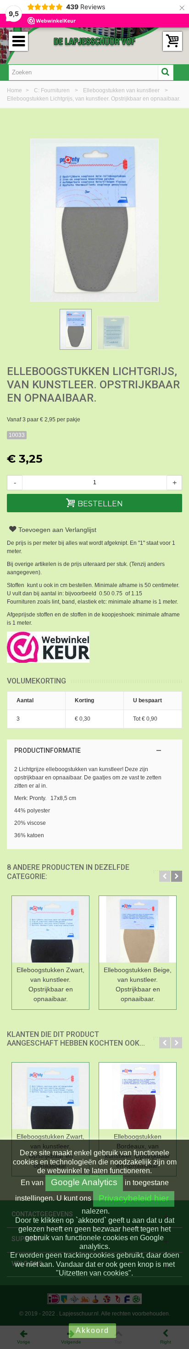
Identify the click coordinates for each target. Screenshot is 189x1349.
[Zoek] (165, 72)
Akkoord (92, 1330)
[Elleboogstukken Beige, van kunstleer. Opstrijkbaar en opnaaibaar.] (137, 929)
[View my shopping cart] (172, 41)
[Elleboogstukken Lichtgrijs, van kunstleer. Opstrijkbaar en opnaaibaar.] (76, 329)
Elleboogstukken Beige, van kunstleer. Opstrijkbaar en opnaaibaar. (138, 984)
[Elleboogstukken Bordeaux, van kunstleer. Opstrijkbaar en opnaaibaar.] (137, 1096)
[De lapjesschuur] (94, 41)
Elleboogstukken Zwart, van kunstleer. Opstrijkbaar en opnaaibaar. (50, 984)
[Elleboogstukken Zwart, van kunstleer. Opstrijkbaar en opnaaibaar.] (50, 929)
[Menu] (18, 41)
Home (15, 90)
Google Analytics (84, 1182)
